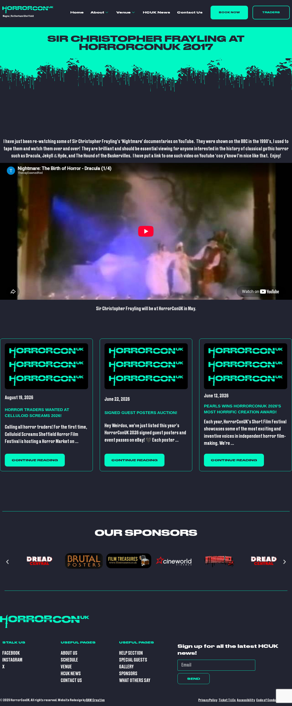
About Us (69, 653)
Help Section (131, 653)
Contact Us (190, 12)
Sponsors (128, 673)
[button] (7, 562)
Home (77, 12)
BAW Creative (95, 700)
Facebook (11, 653)
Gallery (126, 666)
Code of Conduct (267, 700)
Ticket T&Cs (227, 700)
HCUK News (156, 12)
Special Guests (133, 660)
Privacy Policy (207, 700)
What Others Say (134, 680)
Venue (123, 12)
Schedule (69, 660)
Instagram (12, 660)
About (97, 12)
